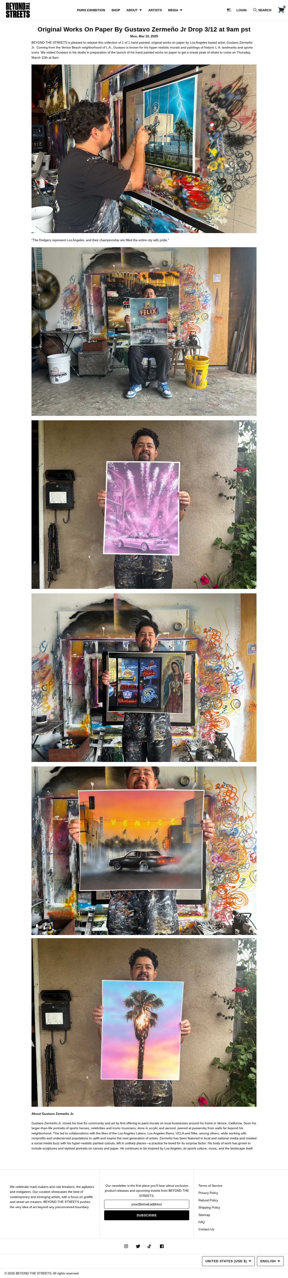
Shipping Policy (209, 1207)
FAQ (201, 1222)
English (268, 1261)
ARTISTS (155, 10)
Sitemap (204, 1215)
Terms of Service (210, 1185)
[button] (229, 10)
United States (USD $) (226, 1261)
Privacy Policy (208, 1193)
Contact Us (206, 1229)
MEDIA (173, 10)
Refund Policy (208, 1200)
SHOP (115, 10)
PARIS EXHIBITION (91, 10)
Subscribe (147, 1215)
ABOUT (132, 10)
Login (241, 10)
